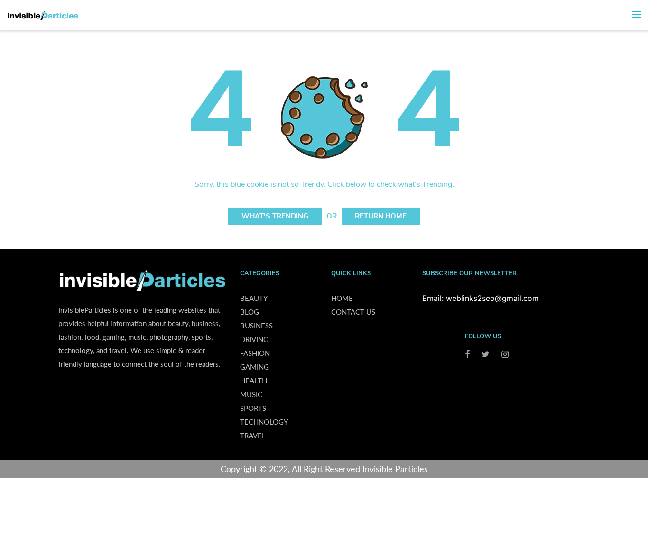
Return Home (381, 216)
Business (256, 325)
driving (254, 339)
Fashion (255, 353)
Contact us (353, 312)
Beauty (254, 298)
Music (251, 394)
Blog (249, 312)
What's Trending (274, 216)
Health (253, 380)
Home (342, 298)
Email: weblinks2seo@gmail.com (480, 298)
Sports (253, 408)
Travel (253, 435)
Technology (264, 422)
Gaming (254, 367)
